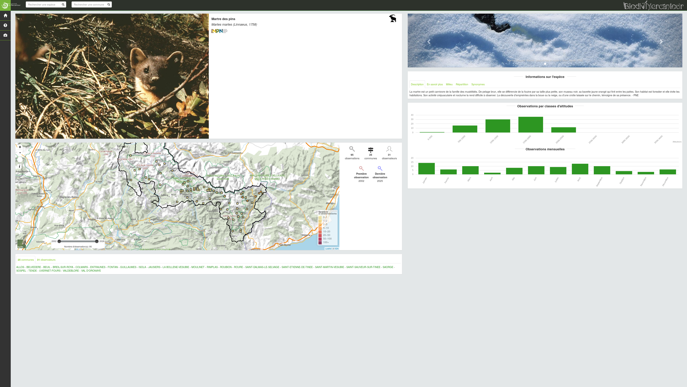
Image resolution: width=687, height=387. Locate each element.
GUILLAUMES (128, 267)
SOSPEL (21, 270)
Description (417, 84)
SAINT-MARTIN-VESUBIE (329, 267)
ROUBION (226, 267)
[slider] (59, 241)
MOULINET (197, 267)
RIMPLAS (212, 267)
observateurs (46, 259)
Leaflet (328, 248)
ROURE (238, 267)
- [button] (20, 152)
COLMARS (81, 267)
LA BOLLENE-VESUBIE (176, 267)
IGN (336, 248)
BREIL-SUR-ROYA (63, 267)
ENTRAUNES (97, 267)
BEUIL (46, 267)
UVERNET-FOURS (49, 270)
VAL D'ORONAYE (91, 270)
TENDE (32, 270)
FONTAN (113, 267)
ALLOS (20, 267)
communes (26, 259)
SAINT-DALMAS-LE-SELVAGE (262, 267)
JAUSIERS (154, 267)
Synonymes (478, 84)
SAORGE (388, 267)
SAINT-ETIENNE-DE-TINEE (297, 267)
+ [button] (20, 147)
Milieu (449, 84)
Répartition (462, 84)
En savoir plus (435, 84)
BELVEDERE (33, 267)
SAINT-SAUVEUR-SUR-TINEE (363, 267)
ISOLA (142, 267)
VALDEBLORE (71, 270)
